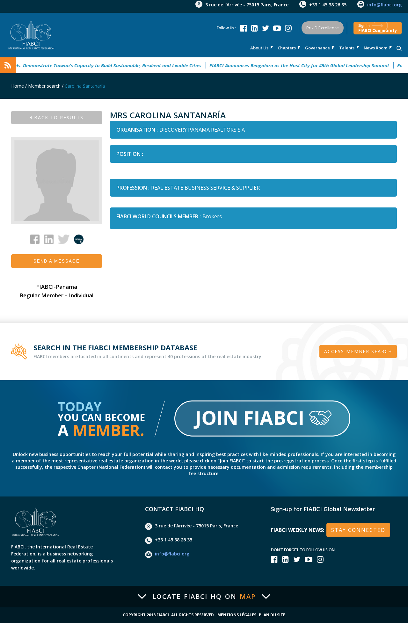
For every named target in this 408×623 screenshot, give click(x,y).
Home (17, 86)
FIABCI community (377, 28)
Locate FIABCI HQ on (204, 596)
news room (375, 48)
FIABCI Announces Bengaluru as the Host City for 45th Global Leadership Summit (291, 65)
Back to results (58, 117)
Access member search (358, 351)
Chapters (287, 48)
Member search (44, 86)
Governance (317, 48)
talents (346, 48)
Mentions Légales (236, 615)
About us (259, 48)
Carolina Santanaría (85, 86)
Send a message (56, 261)
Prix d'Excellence (322, 28)
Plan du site (272, 615)
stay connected (358, 529)
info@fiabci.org (384, 5)
